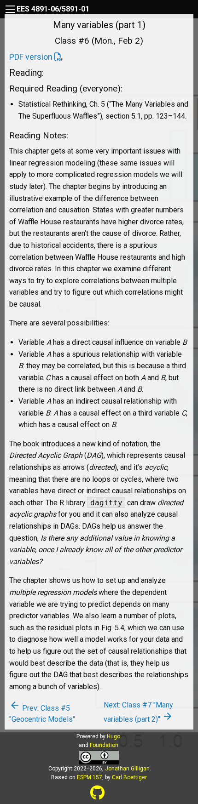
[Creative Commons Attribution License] (99, 756)
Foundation (104, 745)
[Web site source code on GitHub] (97, 793)
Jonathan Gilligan (127, 768)
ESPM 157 (89, 777)
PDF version (30, 57)
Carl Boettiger (129, 777)
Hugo (113, 736)
